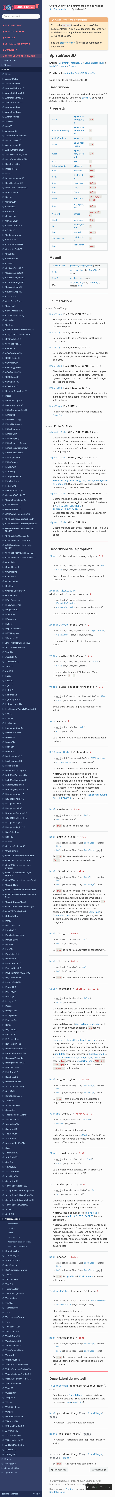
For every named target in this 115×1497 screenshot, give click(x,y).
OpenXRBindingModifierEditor (19, 855)
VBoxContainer (12, 1331)
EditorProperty (12, 438)
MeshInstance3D (13, 761)
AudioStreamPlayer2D (16, 154)
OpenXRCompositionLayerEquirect (18, 874)
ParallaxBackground (15, 935)
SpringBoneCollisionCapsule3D (20, 1190)
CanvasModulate (13, 225)
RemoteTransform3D (15, 1053)
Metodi (10, 1233)
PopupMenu (11, 1010)
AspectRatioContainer (16, 135)
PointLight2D (11, 996)
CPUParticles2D (13, 339)
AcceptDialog (11, 79)
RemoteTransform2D (15, 1048)
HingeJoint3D (11, 609)
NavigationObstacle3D (16, 818)
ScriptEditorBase (13, 1096)
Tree (7, 1322)
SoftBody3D (11, 1157)
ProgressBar (11, 1020)
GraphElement (12, 567)
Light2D (9, 685)
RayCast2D (11, 1029)
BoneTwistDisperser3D (16, 187)
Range (8, 1025)
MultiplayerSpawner (14, 785)
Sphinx (69, 1489)
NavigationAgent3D (14, 799)
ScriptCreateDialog (14, 1086)
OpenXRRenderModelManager (19, 906)
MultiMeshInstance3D (16, 780)
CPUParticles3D (13, 344)
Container (10, 320)
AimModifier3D (12, 83)
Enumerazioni (14, 1237)
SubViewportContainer (16, 1270)
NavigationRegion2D (15, 822)
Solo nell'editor (11, 1468)
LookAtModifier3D (14, 728)
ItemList (9, 652)
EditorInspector (13, 429)
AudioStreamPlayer (14, 150)
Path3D (9, 949)
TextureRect (11, 1298)
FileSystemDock (13, 476)
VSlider (8, 1402)
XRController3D (13, 1435)
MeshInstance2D (13, 756)
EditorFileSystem (13, 424)
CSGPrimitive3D (13, 372)
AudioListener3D (13, 145)
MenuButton (11, 751)
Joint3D (9, 671)
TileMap (9, 1303)
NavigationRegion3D (15, 827)
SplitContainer (12, 1171)
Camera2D (10, 202)
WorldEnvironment (14, 1416)
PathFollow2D (12, 954)
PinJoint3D (10, 992)
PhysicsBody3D (13, 982)
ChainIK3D (10, 239)
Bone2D (9, 173)
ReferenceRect (12, 1039)
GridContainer (12, 581)
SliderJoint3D (11, 1152)
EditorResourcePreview (16, 448)
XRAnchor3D (11, 1421)
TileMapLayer (11, 1308)
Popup (8, 1006)
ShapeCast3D (12, 1124)
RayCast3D (10, 1034)
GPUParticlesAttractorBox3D (19, 519)
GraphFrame (11, 572)
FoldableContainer (14, 490)
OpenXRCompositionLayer (18, 860)
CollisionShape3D (13, 292)
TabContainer (11, 1279)
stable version (67, 42)
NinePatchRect (12, 832)
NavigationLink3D (13, 808)
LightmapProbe (12, 699)
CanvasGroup (11, 211)
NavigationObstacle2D (16, 813)
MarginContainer (13, 732)
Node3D (9, 841)
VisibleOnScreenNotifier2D (18, 1374)
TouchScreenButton (14, 1317)
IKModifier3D (12, 638)
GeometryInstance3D (15, 500)
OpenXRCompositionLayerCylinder (18, 866)
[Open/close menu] (2, 65)
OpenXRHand (11, 885)
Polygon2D (10, 1001)
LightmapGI (11, 695)
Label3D (9, 680)
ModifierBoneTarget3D (16, 770)
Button (8, 197)
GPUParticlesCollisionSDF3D (19, 553)
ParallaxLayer (11, 940)
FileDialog (10, 471)
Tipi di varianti (11, 1472)
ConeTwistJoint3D (14, 311)
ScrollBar (9, 1100)
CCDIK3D (10, 230)
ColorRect (10, 306)
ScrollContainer (12, 1105)
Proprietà (12, 1228)
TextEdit (9, 1284)
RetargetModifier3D (15, 1062)
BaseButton (11, 169)
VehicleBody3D (12, 1336)
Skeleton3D (11, 1134)
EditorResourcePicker (15, 443)
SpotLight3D (11, 1176)
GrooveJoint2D (12, 595)
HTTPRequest (12, 633)
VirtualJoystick (12, 1360)
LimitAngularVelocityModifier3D (20, 709)
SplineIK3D (10, 1167)
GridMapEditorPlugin (15, 591)
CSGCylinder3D (12, 358)
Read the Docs (57, 1492)
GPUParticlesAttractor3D (17, 514)
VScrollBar (10, 1393)
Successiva (97, 1469)
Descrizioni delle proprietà (19, 1242)
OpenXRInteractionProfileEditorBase (20, 896)
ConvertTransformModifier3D (19, 329)
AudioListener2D (13, 140)
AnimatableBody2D (14, 88)
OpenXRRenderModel (15, 902)
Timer (8, 1312)
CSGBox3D (10, 348)
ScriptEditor (11, 1091)
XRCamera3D (11, 1431)
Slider (8, 1148)
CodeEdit (9, 263)
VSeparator (10, 1397)
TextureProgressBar (15, 1293)
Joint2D (9, 666)
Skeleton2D (11, 1129)
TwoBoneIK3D (12, 1327)
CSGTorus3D (11, 386)
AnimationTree (12, 117)
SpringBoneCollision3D (16, 1186)
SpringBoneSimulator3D (16, 1205)
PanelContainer (12, 925)
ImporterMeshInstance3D (18, 643)
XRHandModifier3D (14, 1445)
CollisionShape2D (14, 287)
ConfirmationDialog (14, 315)
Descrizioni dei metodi (17, 1246)
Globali (7, 65)
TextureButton (12, 1289)
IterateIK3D (11, 657)
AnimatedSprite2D (14, 98)
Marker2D (10, 737)
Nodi (6, 69)
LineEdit (9, 718)
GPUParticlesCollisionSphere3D (20, 557)
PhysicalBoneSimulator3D (17, 973)
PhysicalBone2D (13, 963)
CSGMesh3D (11, 363)
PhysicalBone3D (13, 968)
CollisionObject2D (14, 268)
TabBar (8, 1274)
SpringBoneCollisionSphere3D (19, 1200)
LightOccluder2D (13, 704)
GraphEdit (10, 562)
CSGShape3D (12, 377)
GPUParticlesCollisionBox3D (19, 540)
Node (8, 74)
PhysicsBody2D (13, 977)
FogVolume (10, 486)
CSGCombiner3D (13, 353)
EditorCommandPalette (16, 410)
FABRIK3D (10, 467)
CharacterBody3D (14, 249)
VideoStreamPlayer (14, 1350)
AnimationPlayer (13, 112)
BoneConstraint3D (14, 183)
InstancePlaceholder (15, 647)
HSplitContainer (13, 628)
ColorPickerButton (14, 301)
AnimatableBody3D (14, 93)
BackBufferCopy (13, 164)
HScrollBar (10, 614)
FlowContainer (12, 481)
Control (9, 325)
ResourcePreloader (14, 1058)
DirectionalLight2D (14, 400)
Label (8, 676)
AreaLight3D (11, 131)
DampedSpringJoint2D (16, 391)
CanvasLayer (11, 221)
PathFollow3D (12, 958)
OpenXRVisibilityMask (15, 911)
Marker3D (10, 742)
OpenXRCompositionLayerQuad (20, 880)
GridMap (9, 586)
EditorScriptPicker (14, 452)
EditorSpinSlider (13, 457)
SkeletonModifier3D (15, 1143)
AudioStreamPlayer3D (16, 159)
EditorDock (10, 415)
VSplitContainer (12, 1407)
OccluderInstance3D (15, 846)
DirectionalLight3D (14, 405)
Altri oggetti (10, 1463)
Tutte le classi (10, 60)
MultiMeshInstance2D (16, 775)
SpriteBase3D (12, 1219)
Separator (10, 1110)
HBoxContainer (12, 600)
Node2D (9, 837)
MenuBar (9, 747)
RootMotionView (13, 1081)
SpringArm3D (11, 1181)
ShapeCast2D (12, 1119)
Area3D (8, 126)
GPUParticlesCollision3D (17, 536)
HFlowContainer (13, 605)
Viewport (9, 1355)
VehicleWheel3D (13, 1341)
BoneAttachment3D (14, 178)
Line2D (8, 713)
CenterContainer (13, 235)
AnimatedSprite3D (14, 102)
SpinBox (9, 1162)
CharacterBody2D (14, 244)
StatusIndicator (13, 1260)
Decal (8, 396)
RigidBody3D (11, 1077)
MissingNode (11, 766)
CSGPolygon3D (13, 367)
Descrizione (13, 1224)
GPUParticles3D (13, 509)
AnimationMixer (12, 107)
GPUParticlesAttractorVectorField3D (19, 529)
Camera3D (10, 206)
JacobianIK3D (12, 661)
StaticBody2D (12, 1251)
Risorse (8, 1459)
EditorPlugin (11, 434)
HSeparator (10, 619)
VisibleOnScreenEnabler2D (18, 1364)
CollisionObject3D (14, 273)
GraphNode (10, 576)
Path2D (9, 944)
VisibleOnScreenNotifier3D (18, 1379)
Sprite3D (9, 1214)
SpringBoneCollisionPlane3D (19, 1195)
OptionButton (11, 916)
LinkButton (10, 723)
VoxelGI (9, 1388)
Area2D (9, 121)
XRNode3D (10, 1449)
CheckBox (10, 254)
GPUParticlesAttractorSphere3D (21, 523)
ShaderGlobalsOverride (16, 1115)
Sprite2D (9, 1209)
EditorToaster (12, 462)
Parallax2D (10, 930)
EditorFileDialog (13, 419)
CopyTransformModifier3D (18, 334)
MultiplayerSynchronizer (16, 789)
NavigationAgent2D (14, 794)
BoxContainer (11, 192)
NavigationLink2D (13, 803)
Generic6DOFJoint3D (15, 495)
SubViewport (11, 1265)
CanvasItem (11, 216)
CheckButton (11, 258)
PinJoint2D (10, 987)
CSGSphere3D (12, 382)
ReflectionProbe (13, 1044)
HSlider (8, 624)
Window (9, 1412)
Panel (8, 921)
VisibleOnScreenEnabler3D (18, 1369)
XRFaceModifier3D (14, 1440)
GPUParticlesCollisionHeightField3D (19, 546)
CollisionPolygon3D (14, 282)
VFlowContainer (13, 1345)
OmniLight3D (11, 851)
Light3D (9, 690)
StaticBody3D (12, 1255)
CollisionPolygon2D (15, 277)
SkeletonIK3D (12, 1138)
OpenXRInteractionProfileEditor (20, 889)
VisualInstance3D (13, 1383)
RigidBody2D (11, 1072)
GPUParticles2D (13, 504)
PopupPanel (11, 1015)
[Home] (50, 9)
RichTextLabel (12, 1067)
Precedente (59, 1469)
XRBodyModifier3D (14, 1426)
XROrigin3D (10, 1454)
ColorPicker (11, 296)
